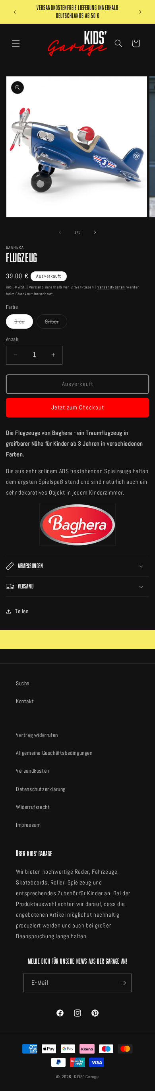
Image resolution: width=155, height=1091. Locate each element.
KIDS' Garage (86, 1076)
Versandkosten (111, 287)
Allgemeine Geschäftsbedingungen (54, 752)
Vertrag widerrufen (37, 734)
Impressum (28, 824)
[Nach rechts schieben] (95, 232)
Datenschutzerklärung (41, 789)
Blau (23, 323)
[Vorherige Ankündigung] (14, 12)
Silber (56, 323)
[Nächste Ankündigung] (140, 12)
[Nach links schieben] (60, 232)
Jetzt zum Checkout (77, 407)
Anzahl (12, 339)
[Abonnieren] (123, 983)
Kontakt (25, 701)
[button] (16, 43)
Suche (22, 683)
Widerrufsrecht (33, 806)
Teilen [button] (22, 611)
